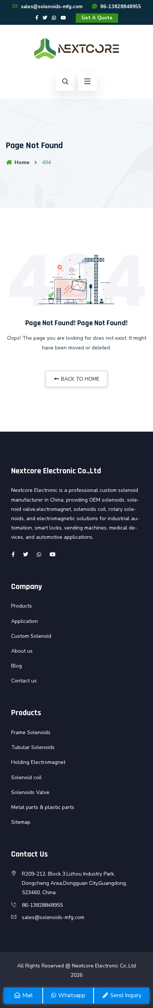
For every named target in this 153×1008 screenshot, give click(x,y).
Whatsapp (71, 995)
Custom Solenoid (31, 636)
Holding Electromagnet (38, 762)
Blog (16, 665)
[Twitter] (45, 18)
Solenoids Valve (30, 792)
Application (24, 621)
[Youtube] (63, 18)
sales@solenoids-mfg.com (50, 6)
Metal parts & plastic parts (42, 807)
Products (21, 605)
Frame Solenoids (31, 732)
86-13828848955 (120, 6)
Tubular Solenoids (33, 747)
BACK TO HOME (79, 379)
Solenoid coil (26, 777)
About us (22, 651)
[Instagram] (54, 18)
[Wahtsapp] (39, 554)
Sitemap (20, 822)
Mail (27, 995)
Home (21, 162)
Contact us (24, 680)
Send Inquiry (125, 995)
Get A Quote (97, 18)
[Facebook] (37, 18)
